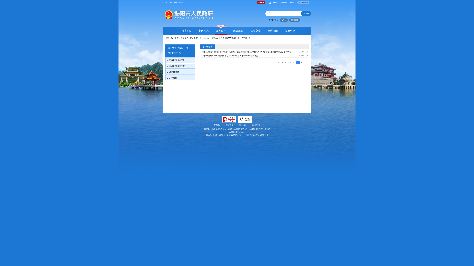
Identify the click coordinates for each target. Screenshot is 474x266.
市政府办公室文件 (177, 60)
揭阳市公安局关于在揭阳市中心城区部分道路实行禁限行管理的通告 (230, 56)
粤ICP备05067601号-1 (234, 135)
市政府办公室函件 (177, 66)
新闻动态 (204, 30)
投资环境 (290, 30)
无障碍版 (274, 2)
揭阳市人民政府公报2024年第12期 (225, 38)
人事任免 (173, 78)
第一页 (292, 62)
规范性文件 (246, 38)
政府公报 (197, 38)
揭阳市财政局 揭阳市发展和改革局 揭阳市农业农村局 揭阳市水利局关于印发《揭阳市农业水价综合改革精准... (247, 52)
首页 (167, 38)
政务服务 (238, 30)
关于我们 (243, 125)
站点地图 (256, 125)
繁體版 (292, 2)
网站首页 (186, 30)
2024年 (206, 38)
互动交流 (255, 30)
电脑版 (217, 125)
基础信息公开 (186, 38)
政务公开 (221, 30)
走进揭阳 (273, 30)
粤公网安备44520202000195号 (257, 135)
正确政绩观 (294, 20)
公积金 (283, 20)
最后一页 (304, 62)
